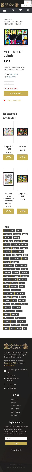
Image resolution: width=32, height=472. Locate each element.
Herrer (17, 269)
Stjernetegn (9, 318)
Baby (25, 234)
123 (6, 230)
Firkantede (17, 255)
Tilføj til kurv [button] (8, 157)
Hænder (15, 276)
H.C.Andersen (21, 265)
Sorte (19, 311)
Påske (7, 304)
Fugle (7, 262)
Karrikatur (22, 279)
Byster (17, 241)
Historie (7, 272)
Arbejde (17, 234)
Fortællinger (15, 258)
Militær (7, 297)
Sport (7, 314)
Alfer (19, 230)
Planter (21, 300)
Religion (23, 304)
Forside (6, 19)
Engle (21, 251)
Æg (12, 328)
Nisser (22, 297)
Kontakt (14, 415)
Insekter (7, 279)
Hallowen (8, 269)
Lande (7, 290)
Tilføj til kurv (16, 93)
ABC (12, 230)
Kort (6, 286)
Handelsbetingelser (15, 465)
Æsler (19, 328)
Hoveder (25, 272)
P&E (14, 300)
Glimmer (15, 262)
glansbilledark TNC (10, 363)
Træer (7, 325)
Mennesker (20, 293)
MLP (16, 22)
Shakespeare (9, 311)
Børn (24, 241)
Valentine (15, 325)
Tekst (6, 321)
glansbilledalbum (9, 365)
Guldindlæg (9, 265)
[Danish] (27, 2)
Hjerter (15, 272)
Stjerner (14, 314)
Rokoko (7, 307)
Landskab (15, 290)
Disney (7, 251)
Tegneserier (11, 77)
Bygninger (8, 241)
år (25, 328)
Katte (6, 283)
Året (6, 328)
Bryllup (16, 238)
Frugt (25, 258)
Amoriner (8, 234)
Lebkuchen (9, 293)
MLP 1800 (14, 74)
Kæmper (14, 286)
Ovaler (7, 300)
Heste (24, 269)
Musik (15, 297)
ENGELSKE (10, 22)
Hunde (7, 276)
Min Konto (15, 412)
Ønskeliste (16, 406)
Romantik (16, 307)
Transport (21, 321)
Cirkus (7, 244)
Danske (15, 248)
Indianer (25, 276)
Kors (21, 283)
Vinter (24, 325)
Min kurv (15, 409)
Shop (13, 403)
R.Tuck (14, 304)
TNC (13, 321)
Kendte (14, 283)
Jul (15, 279)
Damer (7, 248)
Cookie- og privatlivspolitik (16, 467)
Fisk (25, 255)
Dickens (24, 248)
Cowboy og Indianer (20, 244)
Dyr (14, 251)
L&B (21, 286)
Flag (6, 258)
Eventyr (7, 255)
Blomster (8, 238)
